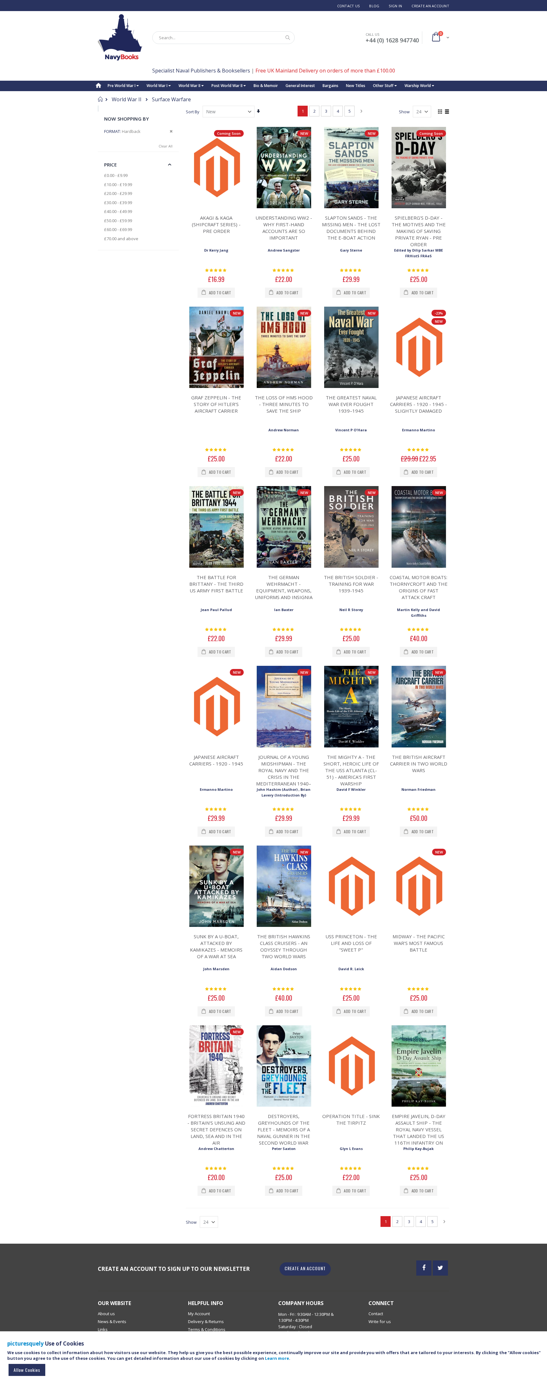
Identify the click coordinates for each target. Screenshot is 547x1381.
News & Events (112, 1321)
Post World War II (227, 85)
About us (106, 1313)
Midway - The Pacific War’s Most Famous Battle (419, 943)
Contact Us (348, 5)
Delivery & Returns (206, 1321)
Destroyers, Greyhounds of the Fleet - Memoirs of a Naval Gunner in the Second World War (283, 1129)
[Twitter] (440, 1268)
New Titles (355, 85)
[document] (274, 1359)
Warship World (418, 85)
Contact (375, 1313)
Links (103, 1329)
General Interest (300, 85)
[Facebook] (423, 1268)
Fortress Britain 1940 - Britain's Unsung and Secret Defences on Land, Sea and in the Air (216, 1129)
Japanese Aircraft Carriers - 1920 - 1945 (216, 760)
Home (100, 99)
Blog (374, 5)
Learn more (277, 1358)
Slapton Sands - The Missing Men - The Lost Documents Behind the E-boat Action (351, 228)
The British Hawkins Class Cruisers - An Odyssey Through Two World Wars (283, 946)
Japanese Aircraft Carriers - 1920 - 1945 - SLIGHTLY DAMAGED (418, 404)
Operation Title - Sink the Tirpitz (351, 1119)
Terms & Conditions (206, 1329)
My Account (199, 1313)
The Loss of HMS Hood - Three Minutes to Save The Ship (284, 404)
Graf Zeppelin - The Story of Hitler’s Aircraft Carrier (216, 404)
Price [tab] (110, 164)
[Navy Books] (120, 37)
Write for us (379, 1321)
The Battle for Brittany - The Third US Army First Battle (216, 584)
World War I (157, 85)
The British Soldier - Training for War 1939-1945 (351, 584)
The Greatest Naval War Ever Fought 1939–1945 (351, 404)
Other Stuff (383, 85)
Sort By (192, 112)
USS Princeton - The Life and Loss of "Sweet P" (351, 943)
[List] (446, 112)
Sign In (395, 5)
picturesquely (25, 1343)
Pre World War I (122, 85)
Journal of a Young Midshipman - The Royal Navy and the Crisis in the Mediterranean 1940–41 (283, 773)
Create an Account (430, 5)
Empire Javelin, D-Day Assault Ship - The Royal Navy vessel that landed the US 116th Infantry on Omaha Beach (418, 1133)
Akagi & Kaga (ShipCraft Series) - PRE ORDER (216, 224)
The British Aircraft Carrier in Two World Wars (418, 763)
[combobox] (223, 37)
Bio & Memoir (266, 85)
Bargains (330, 85)
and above (121, 238)
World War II (190, 85)
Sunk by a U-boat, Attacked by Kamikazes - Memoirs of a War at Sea (216, 946)
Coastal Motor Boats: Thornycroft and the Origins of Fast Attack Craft (419, 587)
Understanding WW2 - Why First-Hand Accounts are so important (283, 228)
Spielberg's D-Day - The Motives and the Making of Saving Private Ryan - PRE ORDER (419, 231)
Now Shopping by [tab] (126, 119)
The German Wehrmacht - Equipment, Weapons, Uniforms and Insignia (283, 587)
